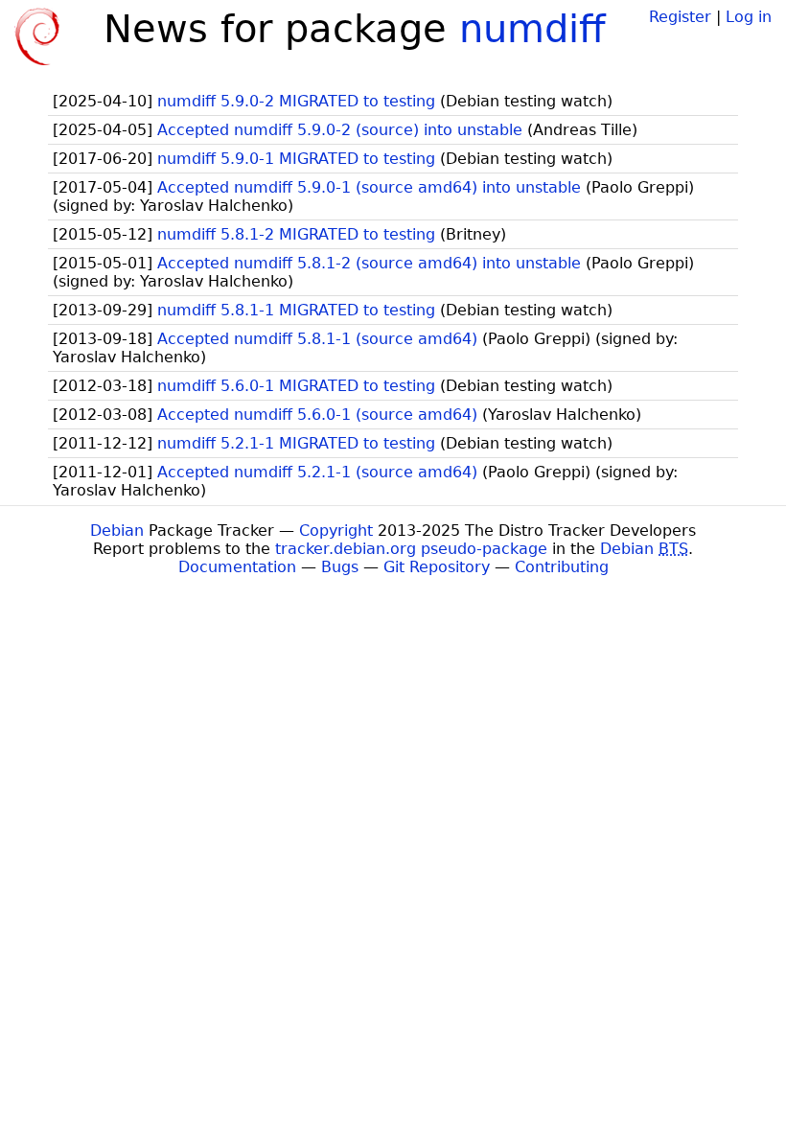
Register (680, 17)
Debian (117, 530)
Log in (749, 17)
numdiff (532, 29)
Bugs (339, 567)
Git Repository (436, 567)
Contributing (562, 567)
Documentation (237, 567)
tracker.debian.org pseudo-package (411, 549)
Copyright (336, 530)
